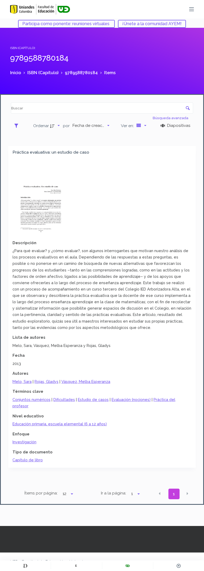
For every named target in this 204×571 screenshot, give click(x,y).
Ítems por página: (41, 493)
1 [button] (174, 494)
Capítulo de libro (27, 460)
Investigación (24, 442)
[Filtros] (17, 125)
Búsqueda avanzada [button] (171, 118)
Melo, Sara (22, 381)
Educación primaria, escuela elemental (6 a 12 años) (59, 424)
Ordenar (41, 125)
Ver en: (128, 125)
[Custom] (25, 565)
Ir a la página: (113, 493)
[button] (159, 493)
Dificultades (64, 399)
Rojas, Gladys (46, 381)
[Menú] (191, 9)
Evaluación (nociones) (131, 399)
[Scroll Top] (178, 565)
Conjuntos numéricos (31, 399)
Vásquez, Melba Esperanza (85, 381)
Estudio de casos (93, 399)
